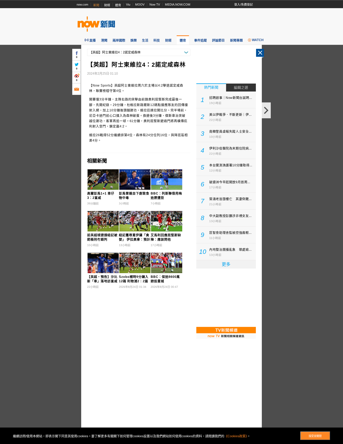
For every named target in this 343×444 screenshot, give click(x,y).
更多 (226, 264)
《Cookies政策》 (235, 436)
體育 (118, 5)
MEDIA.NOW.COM (177, 4)
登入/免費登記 (243, 4)
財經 (107, 5)
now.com (82, 4)
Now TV (154, 4)
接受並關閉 (315, 435)
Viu (128, 4)
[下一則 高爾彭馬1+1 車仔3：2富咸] (266, 110)
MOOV (140, 4)
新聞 (96, 5)
